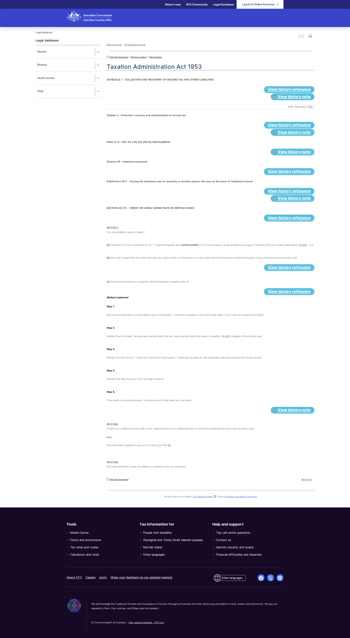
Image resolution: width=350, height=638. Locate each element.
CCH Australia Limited (204, 497)
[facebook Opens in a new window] (261, 577)
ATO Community (197, 4)
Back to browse (114, 45)
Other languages (232, 577)
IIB (169, 445)
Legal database (47, 40)
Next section (156, 57)
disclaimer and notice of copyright (241, 497)
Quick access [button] (51, 81)
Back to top (306, 480)
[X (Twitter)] (270, 577)
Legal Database (223, 4)
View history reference (289, 89)
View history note (294, 96)
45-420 (225, 336)
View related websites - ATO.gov (146, 622)
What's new (173, 4)
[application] (68, 71)
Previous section (139, 57)
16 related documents (134, 45)
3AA (310, 107)
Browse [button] (47, 67)
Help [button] (45, 94)
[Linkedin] (280, 577)
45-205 (303, 245)
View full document (119, 57)
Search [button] (47, 54)
